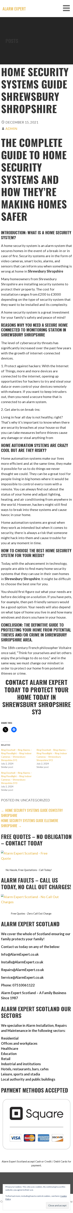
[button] (67, 8)
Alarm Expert (14, 8)
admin (11, 128)
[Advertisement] (36, 55)
